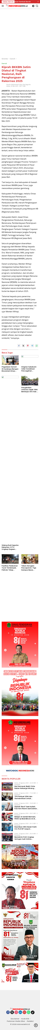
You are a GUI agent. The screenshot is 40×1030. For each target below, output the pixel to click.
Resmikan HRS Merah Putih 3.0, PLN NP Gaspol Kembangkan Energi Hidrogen (25, 828)
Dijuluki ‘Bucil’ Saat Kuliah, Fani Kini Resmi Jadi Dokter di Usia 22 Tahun (25, 808)
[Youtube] (24, 1012)
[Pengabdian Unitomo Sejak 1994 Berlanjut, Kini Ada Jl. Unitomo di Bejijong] (29, 380)
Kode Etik (25, 1019)
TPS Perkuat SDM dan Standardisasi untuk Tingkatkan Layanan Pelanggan (23, 797)
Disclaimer (15, 1019)
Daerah (4, 63)
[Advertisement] (20, 28)
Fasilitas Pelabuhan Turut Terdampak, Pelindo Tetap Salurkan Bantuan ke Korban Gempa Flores (10, 568)
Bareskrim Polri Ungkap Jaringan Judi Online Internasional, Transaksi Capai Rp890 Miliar (24, 838)
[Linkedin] (20, 1012)
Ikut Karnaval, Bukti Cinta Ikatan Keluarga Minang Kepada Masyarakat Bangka (25, 787)
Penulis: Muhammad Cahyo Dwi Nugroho (18, 84)
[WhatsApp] (28, 1012)
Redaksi (30, 1021)
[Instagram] (16, 1012)
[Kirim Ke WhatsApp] (36, 345)
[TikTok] (32, 1012)
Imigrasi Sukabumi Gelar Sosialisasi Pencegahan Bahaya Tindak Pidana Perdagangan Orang (29, 369)
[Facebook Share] (19, 345)
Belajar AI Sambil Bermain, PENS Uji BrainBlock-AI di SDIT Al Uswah (25, 818)
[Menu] (3, 6)
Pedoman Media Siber (16, 1021)
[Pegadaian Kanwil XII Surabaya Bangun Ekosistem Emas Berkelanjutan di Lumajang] (10, 360)
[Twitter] (12, 1012)
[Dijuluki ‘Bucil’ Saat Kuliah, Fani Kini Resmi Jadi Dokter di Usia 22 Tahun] (7, 806)
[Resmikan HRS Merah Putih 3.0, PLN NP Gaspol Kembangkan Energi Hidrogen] (7, 827)
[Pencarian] (37, 6)
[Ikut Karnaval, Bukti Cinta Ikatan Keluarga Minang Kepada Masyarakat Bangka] (7, 786)
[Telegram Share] (32, 345)
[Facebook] (8, 1012)
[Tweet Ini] (23, 345)
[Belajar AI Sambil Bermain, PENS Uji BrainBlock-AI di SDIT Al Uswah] (7, 817)
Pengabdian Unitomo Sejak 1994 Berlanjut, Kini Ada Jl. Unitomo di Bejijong (29, 390)
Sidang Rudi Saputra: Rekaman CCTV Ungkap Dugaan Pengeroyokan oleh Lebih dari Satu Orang (10, 547)
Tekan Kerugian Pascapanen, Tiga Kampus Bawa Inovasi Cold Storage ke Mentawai (29, 568)
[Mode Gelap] (33, 6)
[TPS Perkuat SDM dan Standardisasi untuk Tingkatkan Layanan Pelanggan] (7, 796)
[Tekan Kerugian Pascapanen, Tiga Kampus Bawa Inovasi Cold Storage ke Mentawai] (29, 559)
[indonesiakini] (16, 5)
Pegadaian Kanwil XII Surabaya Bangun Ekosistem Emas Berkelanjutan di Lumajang (10, 369)
